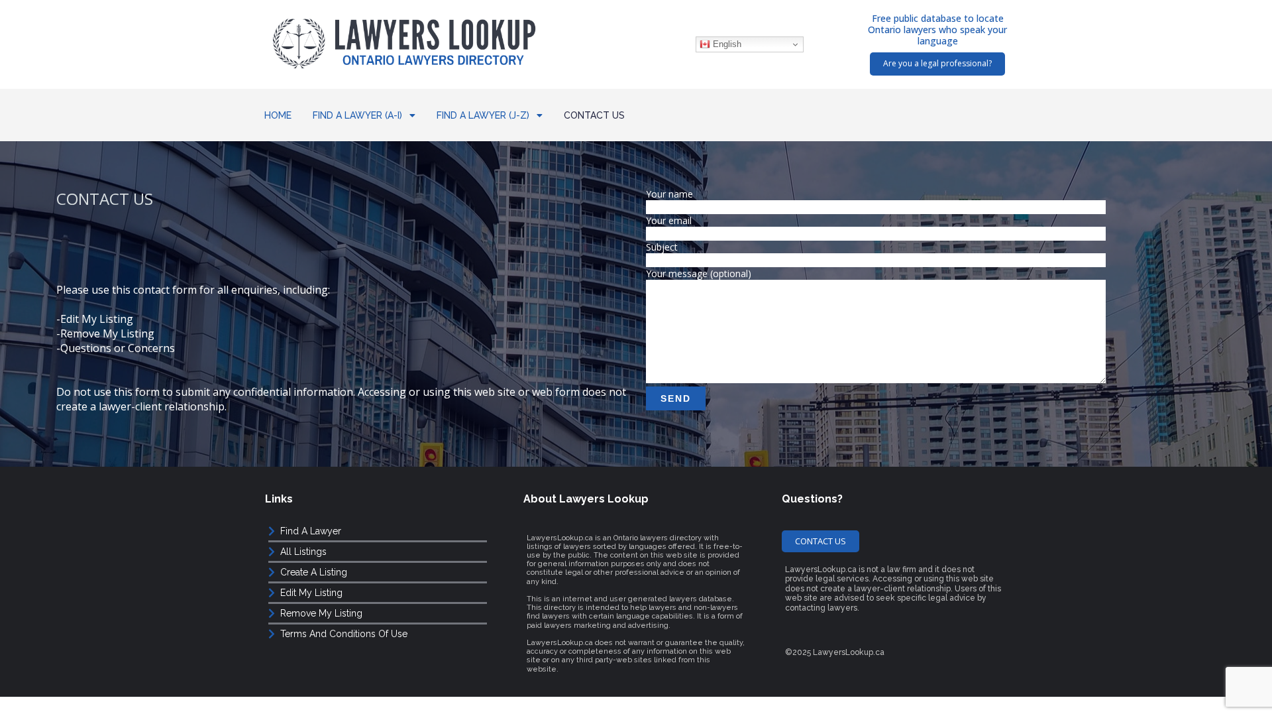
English (725, 44)
